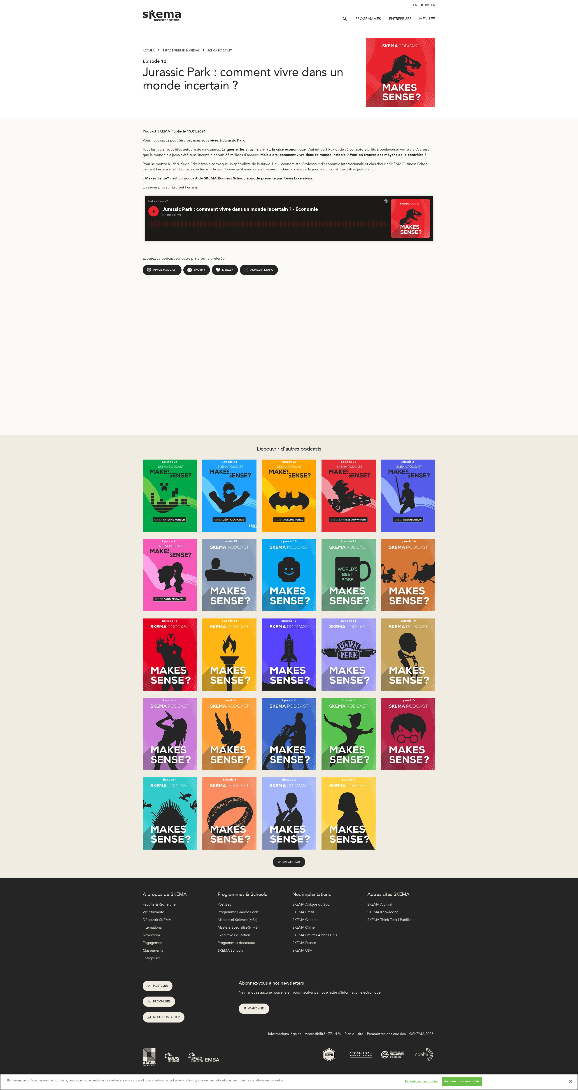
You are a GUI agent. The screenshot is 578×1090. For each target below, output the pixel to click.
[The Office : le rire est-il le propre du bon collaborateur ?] (349, 575)
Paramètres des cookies (421, 1081)
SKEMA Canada (304, 919)
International (153, 927)
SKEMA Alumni (379, 904)
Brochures (161, 1001)
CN (433, 5)
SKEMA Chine (303, 927)
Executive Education (234, 935)
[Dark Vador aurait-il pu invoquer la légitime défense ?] (349, 813)
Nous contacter (166, 1017)
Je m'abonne (254, 1008)
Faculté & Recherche (159, 904)
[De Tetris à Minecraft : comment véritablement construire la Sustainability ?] (170, 496)
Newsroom (151, 935)
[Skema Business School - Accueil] (162, 17)
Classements (153, 950)
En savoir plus (289, 862)
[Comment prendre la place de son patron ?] (349, 496)
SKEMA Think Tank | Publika (389, 919)
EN (415, 5)
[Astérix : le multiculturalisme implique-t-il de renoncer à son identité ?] (229, 734)
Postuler (160, 986)
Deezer (227, 270)
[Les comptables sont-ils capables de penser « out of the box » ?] (289, 575)
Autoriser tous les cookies (462, 1081)
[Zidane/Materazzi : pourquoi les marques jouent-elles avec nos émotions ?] (289, 734)
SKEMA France (304, 942)
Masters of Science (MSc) (237, 919)
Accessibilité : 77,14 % (323, 1033)
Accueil (149, 51)
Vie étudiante (153, 912)
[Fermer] (571, 1081)
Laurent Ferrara (184, 187)
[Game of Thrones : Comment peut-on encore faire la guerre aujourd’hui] (170, 813)
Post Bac (224, 904)
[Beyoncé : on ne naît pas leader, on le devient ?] (170, 734)
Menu (424, 18)
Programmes (368, 18)
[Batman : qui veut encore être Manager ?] (289, 496)
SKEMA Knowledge (383, 912)
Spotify (199, 270)
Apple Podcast (165, 270)
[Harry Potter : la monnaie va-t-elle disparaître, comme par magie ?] (408, 734)
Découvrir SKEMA (157, 919)
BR (427, 5)
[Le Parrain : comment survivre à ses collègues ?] (408, 654)
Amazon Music (261, 270)
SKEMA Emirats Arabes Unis (314, 935)
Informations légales (284, 1033)
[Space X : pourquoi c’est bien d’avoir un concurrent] (289, 654)
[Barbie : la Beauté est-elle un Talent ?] (170, 575)
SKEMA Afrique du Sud (311, 904)
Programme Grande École (238, 912)
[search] (345, 18)
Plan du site (354, 1033)
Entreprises (400, 18)
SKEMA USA (302, 950)
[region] (289, 1082)
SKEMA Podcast (219, 51)
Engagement (153, 942)
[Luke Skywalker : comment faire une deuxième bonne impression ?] (408, 496)
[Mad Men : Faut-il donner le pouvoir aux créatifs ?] (229, 575)
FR (421, 5)
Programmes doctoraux (236, 942)
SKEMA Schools (230, 950)
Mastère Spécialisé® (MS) (238, 927)
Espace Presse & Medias (181, 51)
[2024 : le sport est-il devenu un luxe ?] (229, 654)
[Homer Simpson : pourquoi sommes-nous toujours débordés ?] (229, 496)
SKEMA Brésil (303, 912)
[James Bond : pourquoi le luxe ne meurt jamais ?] (289, 813)
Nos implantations (311, 894)
